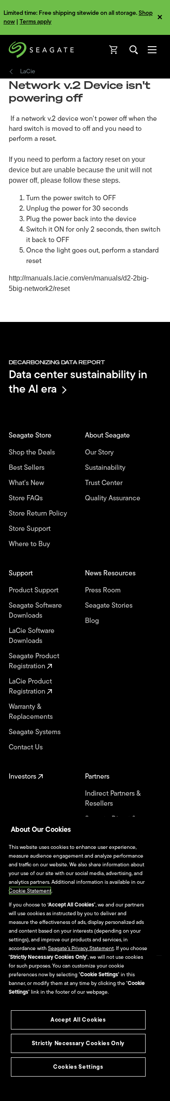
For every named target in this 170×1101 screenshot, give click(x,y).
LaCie (27, 71)
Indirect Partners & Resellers (112, 799)
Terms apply (35, 22)
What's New (27, 483)
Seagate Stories (109, 606)
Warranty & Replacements (31, 712)
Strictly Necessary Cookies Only (78, 1043)
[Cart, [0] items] (113, 49)
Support (21, 573)
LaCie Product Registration (30, 687)
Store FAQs (26, 498)
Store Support (30, 529)
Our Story (100, 453)
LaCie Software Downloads (31, 636)
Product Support (34, 590)
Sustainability (106, 468)
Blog (93, 621)
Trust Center (104, 483)
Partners (98, 777)
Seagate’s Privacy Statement (81, 948)
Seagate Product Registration (34, 661)
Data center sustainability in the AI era (78, 381)
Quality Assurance (113, 498)
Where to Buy (30, 544)
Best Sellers (27, 468)
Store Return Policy (39, 514)
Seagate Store (31, 436)
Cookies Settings (78, 1066)
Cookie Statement (30, 890)
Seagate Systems (35, 732)
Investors (23, 777)
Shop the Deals (33, 453)
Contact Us (26, 747)
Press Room (103, 590)
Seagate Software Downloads (35, 611)
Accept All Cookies (78, 1019)
